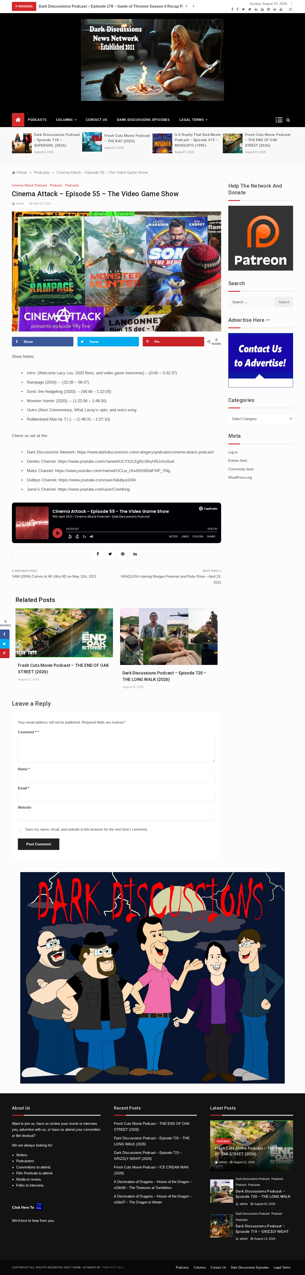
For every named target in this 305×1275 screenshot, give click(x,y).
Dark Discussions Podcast (252, 1179)
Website (24, 807)
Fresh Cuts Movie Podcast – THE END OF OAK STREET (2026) (268, 140)
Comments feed (240, 469)
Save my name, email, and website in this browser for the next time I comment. (86, 829)
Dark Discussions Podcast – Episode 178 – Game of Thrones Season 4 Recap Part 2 (114, 6)
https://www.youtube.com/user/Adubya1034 (97, 480)
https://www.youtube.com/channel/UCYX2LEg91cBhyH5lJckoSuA (116, 461)
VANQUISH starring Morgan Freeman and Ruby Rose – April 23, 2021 (171, 579)
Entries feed (237, 460)
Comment (27, 732)
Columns (64, 120)
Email (24, 788)
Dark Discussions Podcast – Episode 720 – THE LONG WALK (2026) (263, 1196)
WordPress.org (240, 477)
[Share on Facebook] (5, 634)
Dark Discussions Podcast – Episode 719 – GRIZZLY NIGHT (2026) (262, 1231)
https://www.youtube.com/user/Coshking (94, 489)
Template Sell (113, 1267)
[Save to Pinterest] (5, 653)
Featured (223, 1141)
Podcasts (37, 120)
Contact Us (96, 120)
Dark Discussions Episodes (143, 120)
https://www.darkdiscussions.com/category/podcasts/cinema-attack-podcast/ (145, 452)
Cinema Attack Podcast (29, 185)
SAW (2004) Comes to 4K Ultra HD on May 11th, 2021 (54, 576)
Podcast (56, 185)
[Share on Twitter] (5, 643)
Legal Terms (191, 120)
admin (20, 203)
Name (24, 769)
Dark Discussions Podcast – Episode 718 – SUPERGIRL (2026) (57, 140)
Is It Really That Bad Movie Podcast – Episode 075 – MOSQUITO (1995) (198, 140)
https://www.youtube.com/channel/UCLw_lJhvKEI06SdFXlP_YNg (112, 470)
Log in (233, 452)
